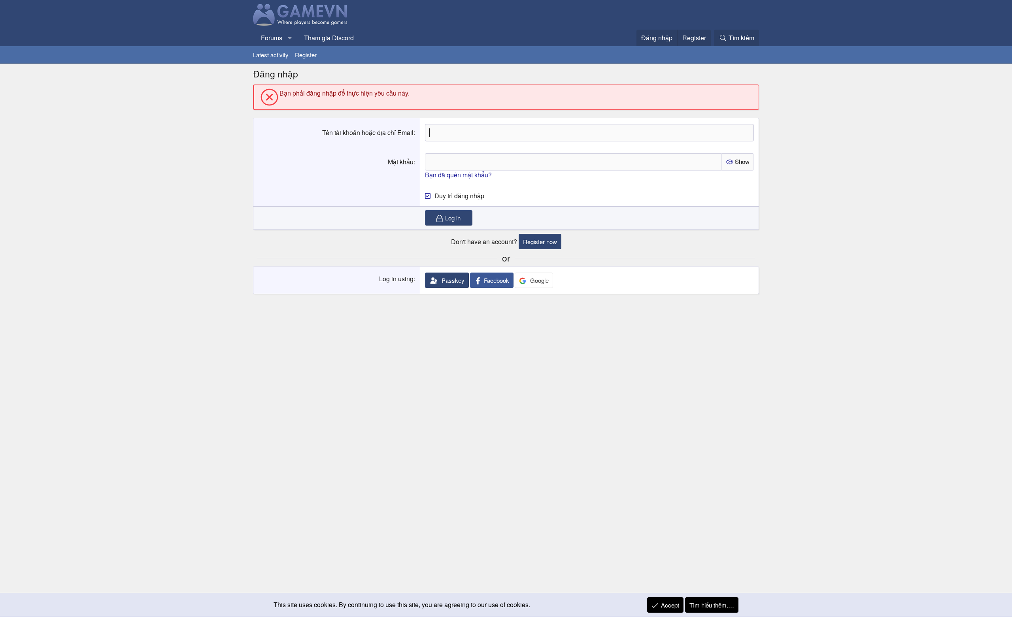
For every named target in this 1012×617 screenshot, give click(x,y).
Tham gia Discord (329, 37)
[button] (289, 38)
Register (306, 55)
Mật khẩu (400, 161)
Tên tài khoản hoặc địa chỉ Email (367, 132)
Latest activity (271, 55)
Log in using (396, 278)
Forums (271, 37)
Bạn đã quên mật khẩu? (458, 174)
